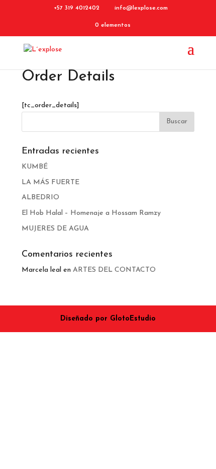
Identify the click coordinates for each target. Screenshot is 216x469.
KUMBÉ (35, 167)
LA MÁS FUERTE (50, 182)
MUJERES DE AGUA (55, 228)
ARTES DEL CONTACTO (114, 270)
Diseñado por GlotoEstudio (108, 319)
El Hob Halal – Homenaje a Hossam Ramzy (91, 213)
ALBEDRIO (40, 197)
